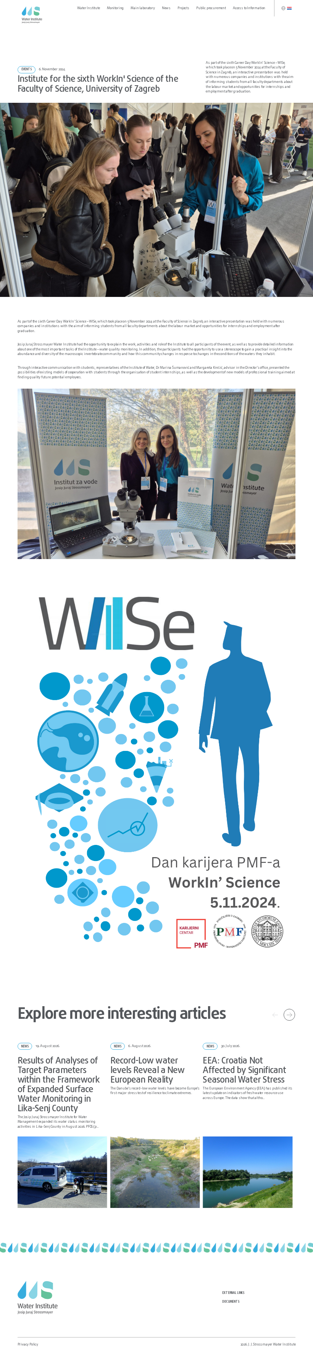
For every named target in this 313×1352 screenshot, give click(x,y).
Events (26, 69)
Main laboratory (143, 8)
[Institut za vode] (33, 15)
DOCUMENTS (230, 1302)
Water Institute (88, 8)
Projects (183, 8)
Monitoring (115, 8)
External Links (233, 1293)
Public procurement (211, 8)
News (166, 8)
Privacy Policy (28, 1344)
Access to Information (249, 8)
